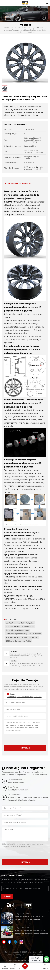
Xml (9, 960)
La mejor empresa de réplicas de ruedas (23, 634)
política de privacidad (22, 960)
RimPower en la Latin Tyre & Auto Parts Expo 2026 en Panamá (30, 918)
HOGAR (20, 28)
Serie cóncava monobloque (17, 630)
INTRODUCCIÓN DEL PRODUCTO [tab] (17, 183)
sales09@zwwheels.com (18, 790)
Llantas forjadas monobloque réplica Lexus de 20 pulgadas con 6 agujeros (25, 697)
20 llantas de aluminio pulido (18, 641)
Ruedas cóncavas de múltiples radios (21, 637)
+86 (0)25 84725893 (16, 782)
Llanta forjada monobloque (36, 28)
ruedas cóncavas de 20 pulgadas (20, 626)
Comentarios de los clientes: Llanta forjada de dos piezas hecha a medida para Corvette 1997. (31, 932)
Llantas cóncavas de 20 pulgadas (20, 623)
